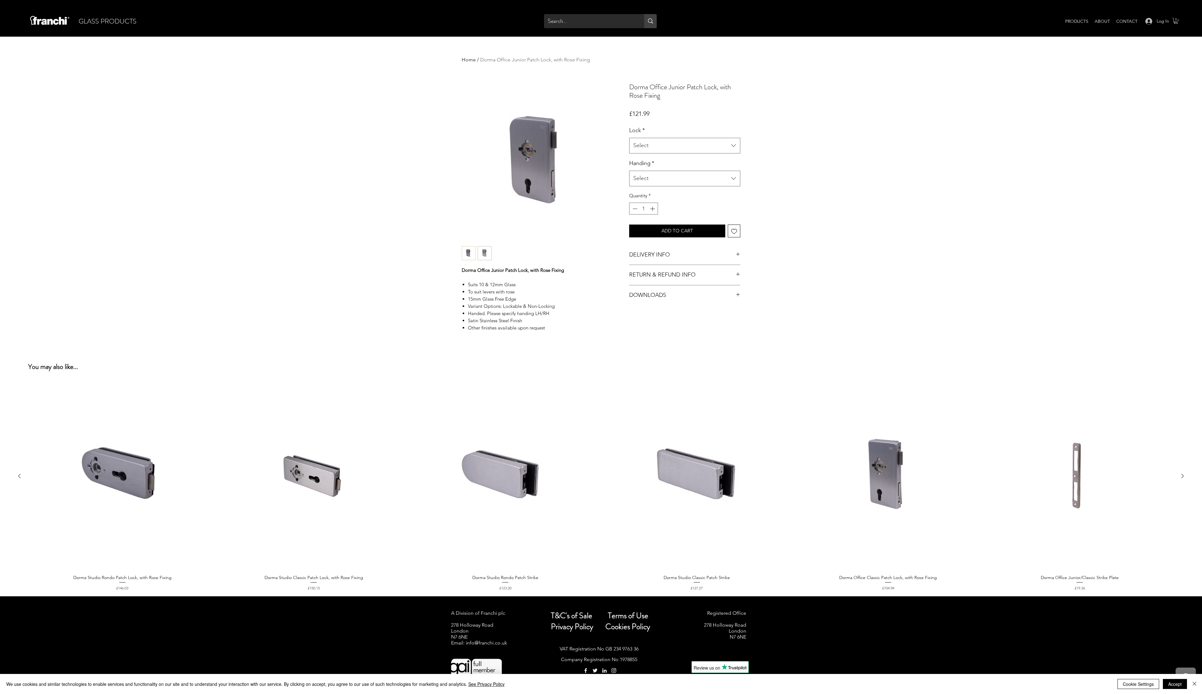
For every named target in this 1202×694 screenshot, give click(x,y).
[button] (1175, 21)
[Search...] (650, 21)
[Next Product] (1182, 476)
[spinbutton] (644, 209)
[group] (601, 487)
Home (469, 60)
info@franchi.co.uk (486, 643)
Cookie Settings (1138, 684)
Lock (637, 130)
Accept (1175, 684)
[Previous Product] (19, 476)
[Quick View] (122, 476)
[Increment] (653, 209)
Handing (641, 163)
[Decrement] (634, 209)
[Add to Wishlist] (734, 231)
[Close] (1194, 684)
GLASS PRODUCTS (107, 21)
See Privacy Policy (486, 684)
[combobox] (684, 145)
